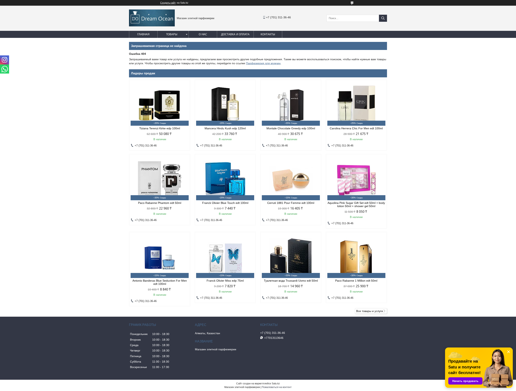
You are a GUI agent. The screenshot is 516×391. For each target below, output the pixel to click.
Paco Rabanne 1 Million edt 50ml (356, 280)
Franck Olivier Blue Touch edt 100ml (225, 202)
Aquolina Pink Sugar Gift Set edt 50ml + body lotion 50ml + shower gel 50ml (356, 204)
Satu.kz (276, 383)
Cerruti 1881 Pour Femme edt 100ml (290, 202)
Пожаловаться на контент (277, 387)
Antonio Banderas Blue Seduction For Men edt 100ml (159, 282)
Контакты (268, 34)
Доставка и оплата (235, 34)
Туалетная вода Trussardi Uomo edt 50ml (291, 280)
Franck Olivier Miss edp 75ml (225, 280)
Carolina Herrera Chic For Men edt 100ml (356, 128)
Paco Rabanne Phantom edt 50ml (159, 202)
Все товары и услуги (369, 311)
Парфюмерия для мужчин (263, 63)
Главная (143, 34)
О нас (203, 34)
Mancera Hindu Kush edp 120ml (225, 128)
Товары (171, 34)
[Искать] (383, 18)
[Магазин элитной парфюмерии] (152, 25)
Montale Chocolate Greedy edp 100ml (290, 128)
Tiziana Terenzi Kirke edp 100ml (159, 128)
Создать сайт (168, 2)
